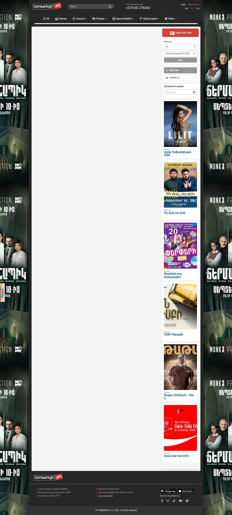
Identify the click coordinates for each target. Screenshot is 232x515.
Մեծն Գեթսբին (173, 334)
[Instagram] (168, 500)
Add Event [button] (174, 70)
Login (183, 4)
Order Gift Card (183, 32)
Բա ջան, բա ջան (174, 212)
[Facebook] (162, 500)
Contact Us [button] (174, 77)
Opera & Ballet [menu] (124, 18)
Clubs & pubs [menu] (150, 18)
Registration (194, 4)
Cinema (63, 18)
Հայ (186, 8)
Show (180, 60)
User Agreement (105, 496)
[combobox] (180, 47)
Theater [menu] (100, 18)
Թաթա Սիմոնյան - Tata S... (179, 396)
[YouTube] (180, 500)
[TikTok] (174, 500)
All (48, 18)
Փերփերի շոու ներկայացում (173, 275)
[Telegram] (187, 500)
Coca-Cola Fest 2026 (176, 456)
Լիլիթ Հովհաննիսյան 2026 (177, 153)
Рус (198, 8)
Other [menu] (171, 18)
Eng (192, 8)
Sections (168, 42)
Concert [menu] (80, 18)
